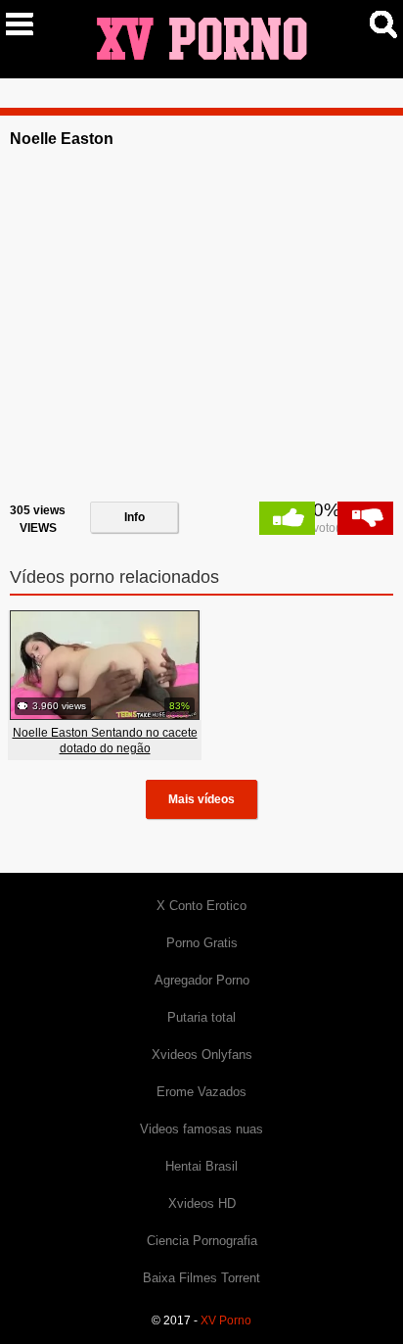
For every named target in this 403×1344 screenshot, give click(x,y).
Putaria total (201, 1017)
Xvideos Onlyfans (202, 1054)
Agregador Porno (202, 980)
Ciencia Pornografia (202, 1240)
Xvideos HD (202, 1203)
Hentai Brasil (201, 1166)
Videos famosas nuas (201, 1129)
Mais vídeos (201, 799)
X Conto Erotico (201, 905)
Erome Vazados (201, 1091)
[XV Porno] (201, 38)
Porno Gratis (202, 943)
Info (134, 517)
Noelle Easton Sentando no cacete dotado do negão (105, 740)
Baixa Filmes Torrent (201, 1278)
